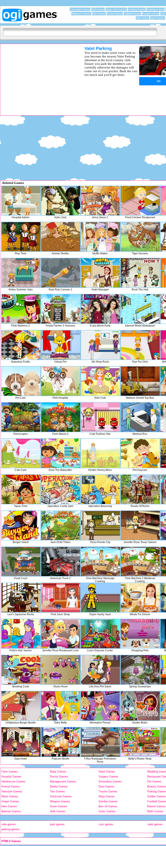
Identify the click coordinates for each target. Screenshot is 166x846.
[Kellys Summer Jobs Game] (21, 273)
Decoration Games (80, 9)
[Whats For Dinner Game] (140, 598)
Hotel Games (107, 771)
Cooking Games (136, 9)
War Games (142, 18)
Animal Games (10, 786)
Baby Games (58, 771)
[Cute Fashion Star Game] (100, 417)
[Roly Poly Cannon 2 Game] (61, 273)
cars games (106, 824)
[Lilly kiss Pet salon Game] (100, 670)
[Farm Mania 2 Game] (61, 417)
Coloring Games (155, 9)
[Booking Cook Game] (21, 670)
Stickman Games (61, 796)
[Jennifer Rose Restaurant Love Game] (61, 634)
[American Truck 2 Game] (61, 561)
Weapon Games (60, 801)
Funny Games (114, 13)
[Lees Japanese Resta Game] (21, 598)
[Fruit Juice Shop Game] (61, 598)
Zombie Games (108, 801)
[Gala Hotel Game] (21, 742)
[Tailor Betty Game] (61, 706)
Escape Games (150, 13)
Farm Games (9, 771)
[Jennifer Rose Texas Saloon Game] (140, 525)
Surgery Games (108, 776)
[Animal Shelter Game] (61, 237)
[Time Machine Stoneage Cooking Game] (100, 561)
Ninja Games (107, 796)
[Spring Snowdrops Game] (140, 670)
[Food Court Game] (21, 561)
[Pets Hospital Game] (61, 381)
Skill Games (98, 9)
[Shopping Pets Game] (140, 634)
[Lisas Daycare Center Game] (100, 634)
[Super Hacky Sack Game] (100, 598)
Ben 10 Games (108, 806)
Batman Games (11, 811)
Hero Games (9, 806)
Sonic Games (107, 811)
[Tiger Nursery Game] (140, 237)
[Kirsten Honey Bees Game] (100, 453)
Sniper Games (10, 801)
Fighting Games (132, 13)
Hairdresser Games (13, 781)
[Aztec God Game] (61, 201)
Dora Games (106, 786)
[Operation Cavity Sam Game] (61, 489)
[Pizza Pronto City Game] (100, 525)
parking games (10, 829)
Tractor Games (108, 791)
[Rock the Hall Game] (140, 273)
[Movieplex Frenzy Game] (100, 706)
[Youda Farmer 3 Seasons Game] (61, 309)
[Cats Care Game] (21, 453)
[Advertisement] (36, 76)
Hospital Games (11, 776)
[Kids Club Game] (100, 381)
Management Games (63, 781)
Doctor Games (59, 776)
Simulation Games (110, 781)
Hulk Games (57, 811)
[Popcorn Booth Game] (61, 742)
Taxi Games (57, 791)
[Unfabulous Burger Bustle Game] (21, 706)
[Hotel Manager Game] (100, 273)
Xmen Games (58, 806)
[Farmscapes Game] (21, 417)
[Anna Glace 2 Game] (100, 201)
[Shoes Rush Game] (61, 670)
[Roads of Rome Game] (140, 489)
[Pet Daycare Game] (140, 453)
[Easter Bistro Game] (140, 706)
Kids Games (99, 13)
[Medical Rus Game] (140, 417)
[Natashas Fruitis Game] (21, 345)
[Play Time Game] (21, 237)
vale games (8, 824)
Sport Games (158, 18)
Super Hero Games (116, 9)
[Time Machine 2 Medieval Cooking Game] (140, 561)
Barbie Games (59, 786)
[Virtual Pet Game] (61, 345)
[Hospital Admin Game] (21, 201)
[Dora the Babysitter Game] (61, 453)
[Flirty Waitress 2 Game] (21, 309)
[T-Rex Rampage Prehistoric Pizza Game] (100, 742)
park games (57, 824)
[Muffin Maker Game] (100, 237)
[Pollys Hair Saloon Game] (21, 634)
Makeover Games (81, 13)
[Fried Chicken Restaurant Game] (140, 201)
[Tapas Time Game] (21, 489)
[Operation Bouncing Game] (100, 489)
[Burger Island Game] (21, 525)
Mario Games (9, 796)
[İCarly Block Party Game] (100, 309)
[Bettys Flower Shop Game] (140, 742)
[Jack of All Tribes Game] (61, 525)
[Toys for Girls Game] (140, 345)
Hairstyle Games (11, 791)
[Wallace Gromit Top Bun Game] (140, 381)
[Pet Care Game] (21, 381)
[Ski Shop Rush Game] (100, 345)
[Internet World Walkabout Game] (140, 309)
